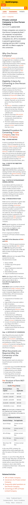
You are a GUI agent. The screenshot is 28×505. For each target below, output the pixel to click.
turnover (11, 125)
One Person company (9, 58)
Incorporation (13, 95)
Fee (3, 380)
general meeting (16, 173)
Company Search (8, 500)
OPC (22, 71)
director (9, 105)
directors (5, 151)
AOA (14, 218)
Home (8, 498)
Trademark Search (16, 498)
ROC (18, 246)
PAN (9, 368)
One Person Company (10, 135)
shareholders (21, 157)
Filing (13, 386)
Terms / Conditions (19, 500)
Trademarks (13, 11)
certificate (5, 344)
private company (17, 346)
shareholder (13, 98)
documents (12, 339)
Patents (22, 11)
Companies (10, 17)
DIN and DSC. (19, 114)
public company (15, 288)
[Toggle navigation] (2, 2)
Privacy (8, 503)
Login (3, 5)
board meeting (13, 146)
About (13, 503)
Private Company (10, 133)
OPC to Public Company (13, 478)
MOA (14, 216)
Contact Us (19, 503)
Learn (5, 11)
